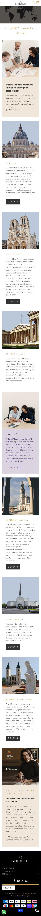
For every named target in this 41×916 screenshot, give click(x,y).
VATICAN (11, 163)
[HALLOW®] (20, 410)
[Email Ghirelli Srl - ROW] (26, 881)
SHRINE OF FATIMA (17, 520)
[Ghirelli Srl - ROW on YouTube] (18, 881)
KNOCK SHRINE (14, 619)
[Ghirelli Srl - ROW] (20, 3)
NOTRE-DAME (13, 254)
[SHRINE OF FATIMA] (20, 496)
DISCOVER (13, 202)
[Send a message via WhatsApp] (3, 912)
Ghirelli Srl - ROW (15, 894)
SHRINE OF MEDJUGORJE (20, 699)
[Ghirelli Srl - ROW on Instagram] (22, 881)
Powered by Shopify (23, 896)
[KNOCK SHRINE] (20, 595)
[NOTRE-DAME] (20, 230)
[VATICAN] (20, 139)
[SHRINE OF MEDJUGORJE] (20, 675)
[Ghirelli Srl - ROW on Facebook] (14, 881)
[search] (33, 3)
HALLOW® (12, 434)
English (7, 888)
